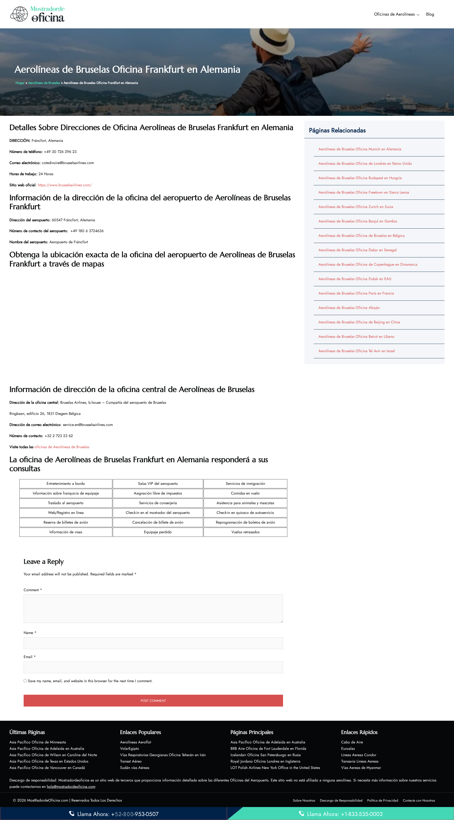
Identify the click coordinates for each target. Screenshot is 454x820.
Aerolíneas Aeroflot (135, 742)
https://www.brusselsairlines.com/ (65, 185)
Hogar (20, 82)
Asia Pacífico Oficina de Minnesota (37, 742)
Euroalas (348, 748)
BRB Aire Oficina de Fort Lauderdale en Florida (268, 748)
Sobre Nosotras (304, 800)
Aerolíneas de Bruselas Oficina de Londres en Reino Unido (365, 163)
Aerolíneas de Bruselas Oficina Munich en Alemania (360, 149)
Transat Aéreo (131, 761)
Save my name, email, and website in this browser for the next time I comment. (90, 681)
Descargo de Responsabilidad (341, 800)
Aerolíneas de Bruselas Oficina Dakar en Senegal (358, 250)
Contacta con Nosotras (419, 800)
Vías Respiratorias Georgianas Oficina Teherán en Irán (163, 755)
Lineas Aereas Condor (358, 755)
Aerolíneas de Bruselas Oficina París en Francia (356, 293)
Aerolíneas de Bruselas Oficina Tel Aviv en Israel (357, 351)
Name (30, 632)
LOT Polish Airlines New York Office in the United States (275, 767)
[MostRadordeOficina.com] (37, 14)
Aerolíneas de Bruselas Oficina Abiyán (349, 307)
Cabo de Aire (352, 742)
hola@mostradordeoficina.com (71, 786)
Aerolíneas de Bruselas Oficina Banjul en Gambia (358, 221)
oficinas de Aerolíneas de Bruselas (62, 447)
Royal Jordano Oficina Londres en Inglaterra (265, 761)
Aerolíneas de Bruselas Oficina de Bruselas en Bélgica (362, 235)
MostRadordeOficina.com (47, 800)
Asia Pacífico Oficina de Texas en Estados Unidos (48, 761)
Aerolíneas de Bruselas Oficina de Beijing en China (359, 322)
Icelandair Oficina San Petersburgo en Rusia (266, 755)
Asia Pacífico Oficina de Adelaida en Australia (46, 748)
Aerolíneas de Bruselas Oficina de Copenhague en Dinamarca (368, 264)
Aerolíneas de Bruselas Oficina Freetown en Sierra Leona (364, 192)
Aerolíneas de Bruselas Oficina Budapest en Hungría (360, 178)
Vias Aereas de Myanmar (361, 767)
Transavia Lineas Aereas (359, 761)
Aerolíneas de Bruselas (44, 82)
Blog (430, 14)
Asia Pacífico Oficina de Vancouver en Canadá (47, 767)
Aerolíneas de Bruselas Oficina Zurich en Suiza (356, 206)
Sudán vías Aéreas (134, 767)
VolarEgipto (129, 748)
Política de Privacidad (382, 800)
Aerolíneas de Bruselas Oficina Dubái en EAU (355, 279)
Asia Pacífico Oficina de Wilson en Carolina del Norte (53, 755)
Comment (33, 590)
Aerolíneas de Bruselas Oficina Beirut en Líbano (356, 336)
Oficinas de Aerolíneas (394, 14)
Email (30, 656)
